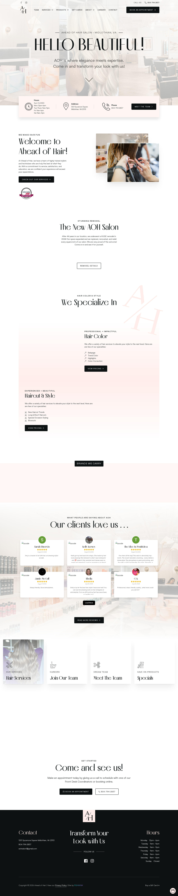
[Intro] (89, 79)
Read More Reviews (88, 620)
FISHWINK (78, 885)
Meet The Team (108, 678)
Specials (145, 678)
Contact (113, 10)
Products (61, 10)
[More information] (19, 709)
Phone (114, 105)
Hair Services (18, 678)
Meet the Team (142, 107)
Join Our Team (64, 678)
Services (46, 10)
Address (74, 104)
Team (36, 10)
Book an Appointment (77, 792)
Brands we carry (89, 463)
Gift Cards (77, 10)
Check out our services (35, 179)
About (88, 10)
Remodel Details (89, 266)
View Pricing (94, 369)
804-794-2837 (108, 792)
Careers (102, 10)
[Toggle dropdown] (52, 10)
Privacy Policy (61, 885)
